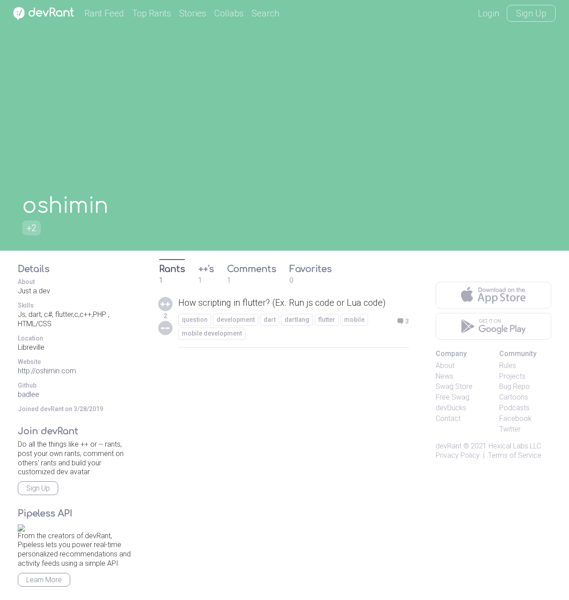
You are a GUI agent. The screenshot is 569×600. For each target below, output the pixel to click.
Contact (448, 418)
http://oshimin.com (47, 371)
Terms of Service (514, 455)
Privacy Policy (458, 455)
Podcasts (514, 408)
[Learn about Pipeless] (21, 526)
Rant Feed (104, 13)
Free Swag (452, 397)
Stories (192, 13)
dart (270, 319)
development (235, 319)
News (444, 376)
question (195, 319)
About (445, 365)
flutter (326, 319)
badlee (28, 394)
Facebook (515, 418)
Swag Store (454, 386)
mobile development (212, 333)
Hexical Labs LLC (515, 446)
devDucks (451, 408)
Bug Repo (514, 386)
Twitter (510, 429)
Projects (512, 376)
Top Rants (151, 13)
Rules (507, 365)
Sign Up (531, 13)
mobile (354, 319)
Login (488, 13)
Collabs (229, 13)
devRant (448, 446)
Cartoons (513, 397)
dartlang (296, 319)
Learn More (44, 580)
